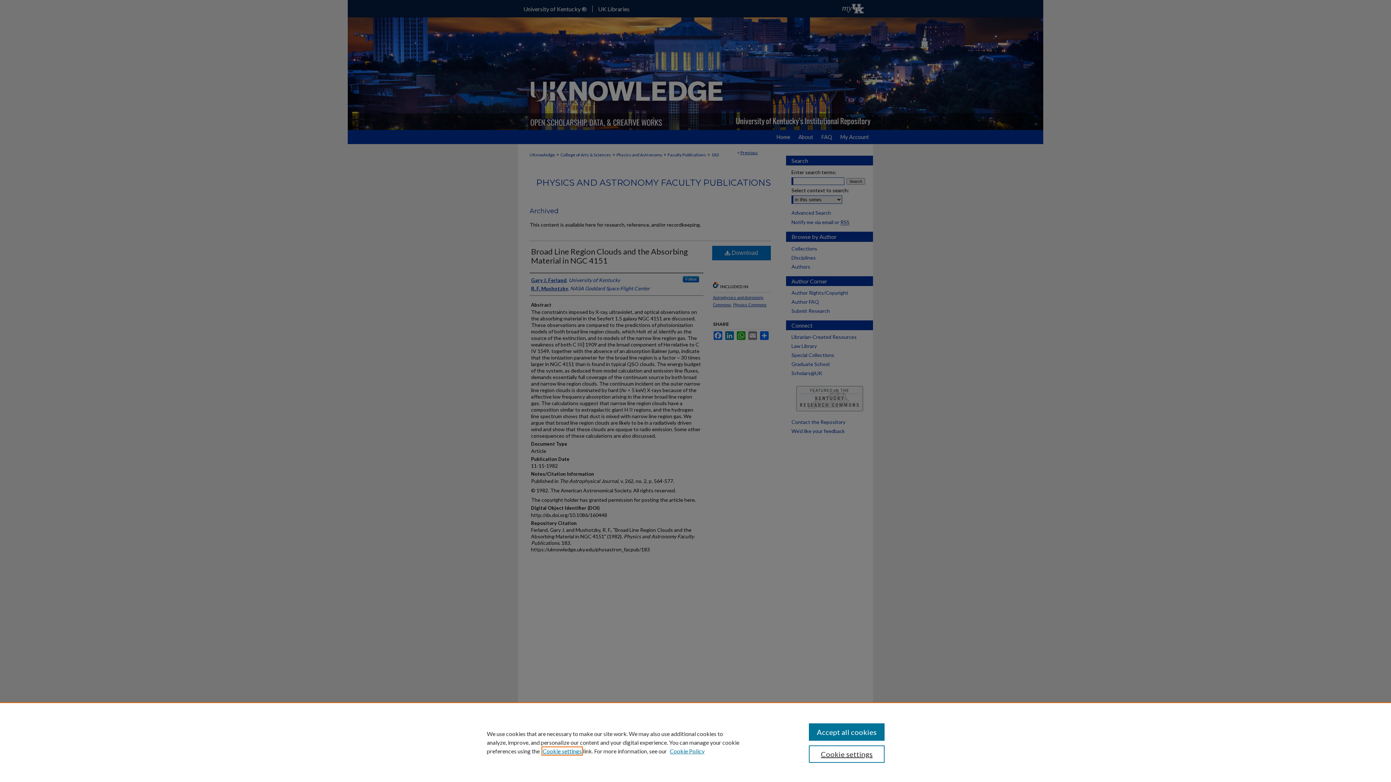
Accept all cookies (847, 732)
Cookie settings (562, 751)
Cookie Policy (687, 751)
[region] (695, 742)
